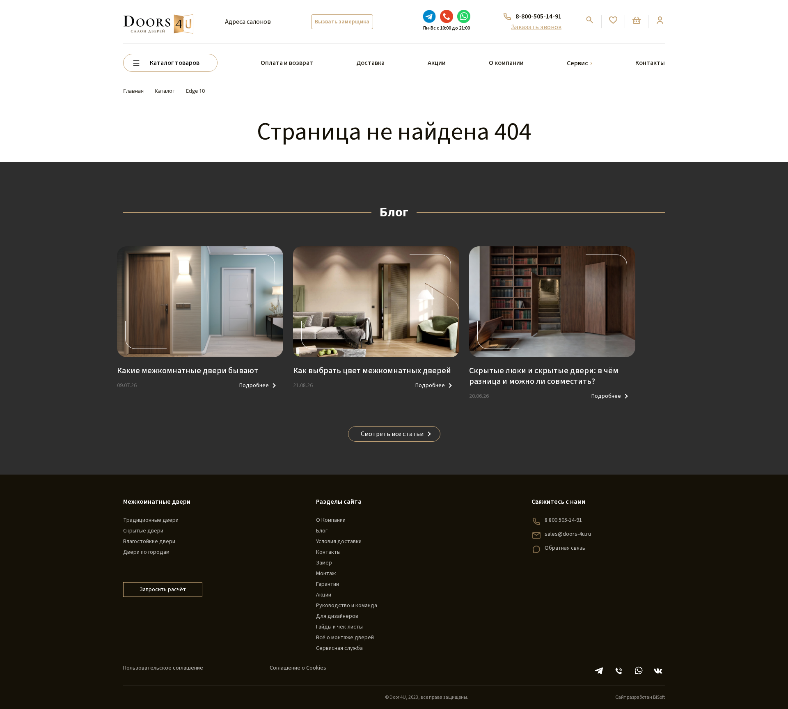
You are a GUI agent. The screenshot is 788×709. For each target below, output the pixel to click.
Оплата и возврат (287, 62)
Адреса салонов (248, 21)
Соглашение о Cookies (298, 668)
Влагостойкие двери (149, 541)
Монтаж (326, 573)
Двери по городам (146, 552)
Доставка (370, 62)
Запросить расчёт (163, 589)
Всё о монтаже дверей (345, 637)
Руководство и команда (346, 605)
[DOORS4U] (158, 15)
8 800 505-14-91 (563, 520)
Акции (437, 62)
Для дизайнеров (337, 616)
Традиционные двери (151, 520)
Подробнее (254, 385)
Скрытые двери (143, 531)
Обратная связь (565, 548)
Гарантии (327, 584)
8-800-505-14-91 (538, 16)
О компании (506, 62)
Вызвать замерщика (342, 22)
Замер (324, 563)
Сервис (577, 63)
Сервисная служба (339, 648)
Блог (322, 531)
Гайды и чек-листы (339, 627)
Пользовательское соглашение (163, 668)
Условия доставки (339, 541)
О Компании (331, 520)
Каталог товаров (174, 62)
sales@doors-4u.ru (568, 534)
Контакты (650, 62)
